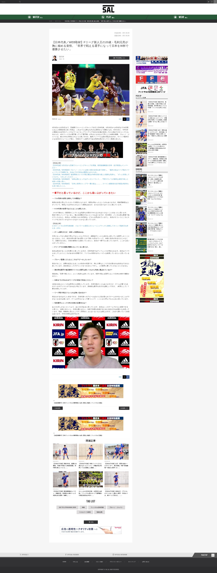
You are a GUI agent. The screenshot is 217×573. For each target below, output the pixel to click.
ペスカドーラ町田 (85, 512)
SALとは (75, 561)
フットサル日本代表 (97, 507)
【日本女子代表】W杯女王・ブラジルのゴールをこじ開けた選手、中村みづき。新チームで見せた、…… (116, 493)
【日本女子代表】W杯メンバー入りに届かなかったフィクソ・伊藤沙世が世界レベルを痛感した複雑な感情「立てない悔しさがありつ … (157, 119)
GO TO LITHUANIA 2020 (67, 507)
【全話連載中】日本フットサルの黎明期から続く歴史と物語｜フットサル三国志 (77, 403)
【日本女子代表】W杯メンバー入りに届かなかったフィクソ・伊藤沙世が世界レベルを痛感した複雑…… (90, 465)
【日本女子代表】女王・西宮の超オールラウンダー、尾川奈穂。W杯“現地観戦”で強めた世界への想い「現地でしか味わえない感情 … (157, 133)
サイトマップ (131, 561)
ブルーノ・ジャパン (116, 507)
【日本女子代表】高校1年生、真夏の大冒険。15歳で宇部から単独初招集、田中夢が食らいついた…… (65, 465)
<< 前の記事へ (57, 408)
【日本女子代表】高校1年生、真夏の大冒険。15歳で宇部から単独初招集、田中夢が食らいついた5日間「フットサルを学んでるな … (157, 105)
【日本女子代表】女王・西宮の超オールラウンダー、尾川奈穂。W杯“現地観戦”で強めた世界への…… (116, 465)
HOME (50, 21)
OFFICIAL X (25, 555)
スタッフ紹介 (99, 561)
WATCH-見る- (58, 21)
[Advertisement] (152, 42)
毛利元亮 (99, 512)
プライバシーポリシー (116, 561)
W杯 (83, 507)
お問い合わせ (145, 561)
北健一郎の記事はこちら (119, 58)
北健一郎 (61, 59)
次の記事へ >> (124, 408)
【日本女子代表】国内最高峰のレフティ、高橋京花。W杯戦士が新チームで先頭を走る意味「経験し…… (64, 493)
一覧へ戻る (91, 522)
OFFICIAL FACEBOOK (73, 555)
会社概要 (87, 561)
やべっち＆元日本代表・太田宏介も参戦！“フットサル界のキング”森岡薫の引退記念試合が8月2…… (90, 493)
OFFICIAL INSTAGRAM (121, 555)
